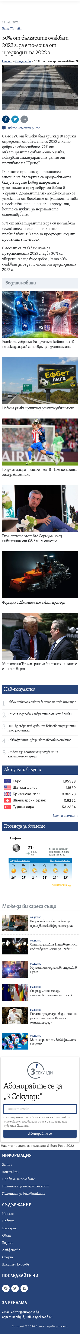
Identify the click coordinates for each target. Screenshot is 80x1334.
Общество (23, 61)
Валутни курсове (15, 1264)
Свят (6, 1235)
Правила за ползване (18, 1179)
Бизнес (7, 1243)
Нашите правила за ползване (23, 1146)
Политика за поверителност (25, 1186)
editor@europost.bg (25, 1312)
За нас (7, 1165)
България (9, 1228)
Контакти (11, 1172)
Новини (8, 1221)
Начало (7, 61)
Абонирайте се (40, 1133)
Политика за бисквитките (23, 1193)
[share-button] (6, 119)
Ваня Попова (12, 29)
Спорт (7, 1257)
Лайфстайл (11, 1250)
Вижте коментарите (23, 128)
